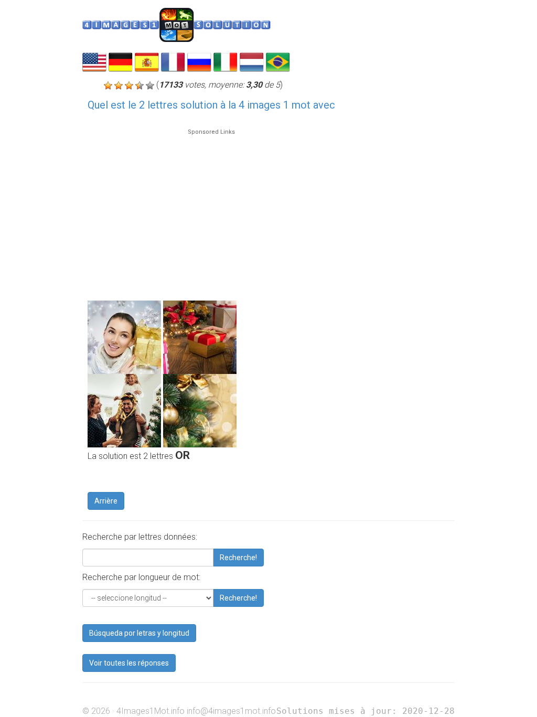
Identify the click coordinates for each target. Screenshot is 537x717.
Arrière (105, 501)
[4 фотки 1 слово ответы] (199, 61)
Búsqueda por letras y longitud (139, 633)
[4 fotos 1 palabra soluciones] (147, 61)
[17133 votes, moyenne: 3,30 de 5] (108, 85)
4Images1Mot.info (150, 711)
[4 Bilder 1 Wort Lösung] (121, 61)
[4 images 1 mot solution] (173, 61)
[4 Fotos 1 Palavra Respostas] (278, 61)
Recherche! (238, 557)
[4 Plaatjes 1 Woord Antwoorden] (252, 61)
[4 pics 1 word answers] (94, 61)
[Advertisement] (211, 209)
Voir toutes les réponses (129, 663)
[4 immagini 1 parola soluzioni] (225, 61)
